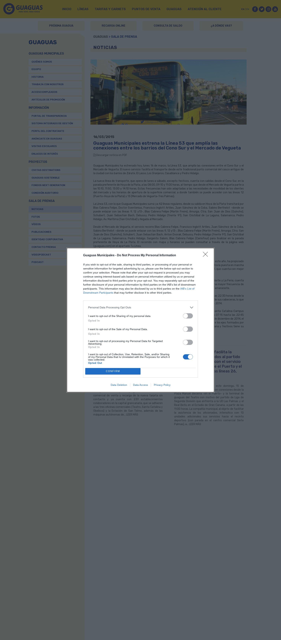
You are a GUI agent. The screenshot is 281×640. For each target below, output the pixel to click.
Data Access (140, 384)
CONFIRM (113, 371)
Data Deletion (119, 384)
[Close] (206, 255)
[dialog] (140, 320)
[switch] (188, 315)
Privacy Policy (162, 384)
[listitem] (140, 307)
